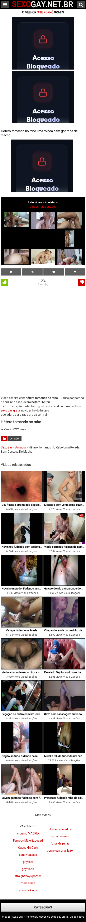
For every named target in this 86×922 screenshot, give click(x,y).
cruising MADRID (28, 833)
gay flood (28, 869)
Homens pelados (60, 829)
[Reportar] (75, 272)
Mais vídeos (43, 815)
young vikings (28, 890)
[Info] (11, 272)
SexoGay (7, 447)
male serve (28, 883)
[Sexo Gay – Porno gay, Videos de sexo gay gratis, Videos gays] (43, 8)
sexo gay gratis (11, 410)
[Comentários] (53, 272)
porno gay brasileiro (60, 850)
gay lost (28, 862)
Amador (14, 438)
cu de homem (60, 836)
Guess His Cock (28, 847)
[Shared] (32, 272)
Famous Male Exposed (28, 840)
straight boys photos (28, 876)
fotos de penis (60, 843)
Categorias (43, 907)
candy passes (28, 854)
